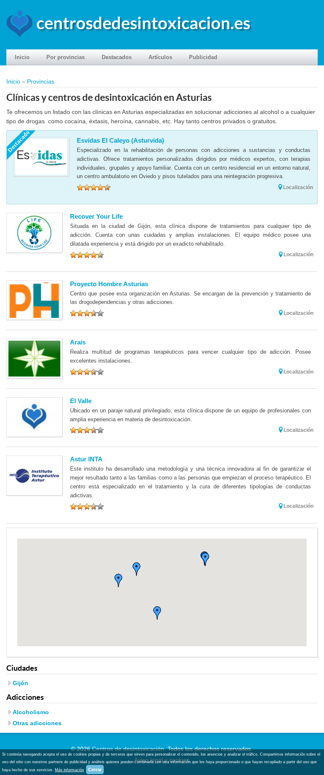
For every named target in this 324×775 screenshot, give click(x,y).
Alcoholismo (31, 712)
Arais (78, 342)
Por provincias (65, 57)
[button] (118, 580)
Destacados (117, 57)
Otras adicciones (37, 723)
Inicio (22, 57)
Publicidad (203, 57)
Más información (69, 770)
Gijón (20, 683)
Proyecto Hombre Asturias (109, 283)
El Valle (81, 400)
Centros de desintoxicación (128, 748)
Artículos (160, 57)
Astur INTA (86, 459)
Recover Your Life (96, 216)
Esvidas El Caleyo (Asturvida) (120, 140)
